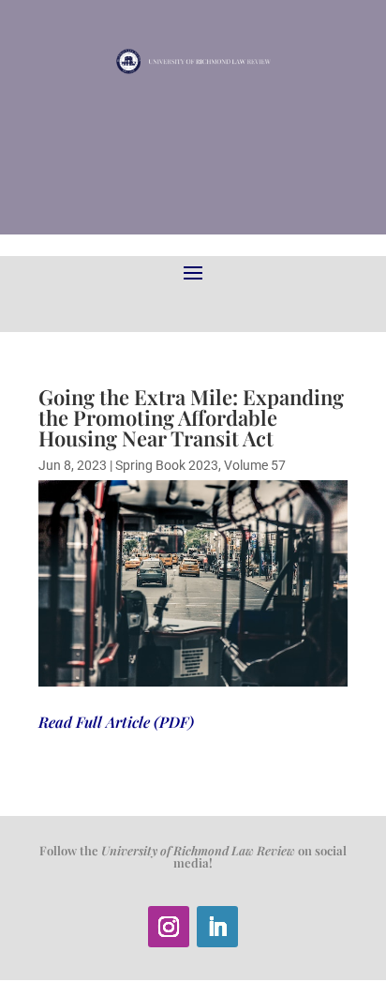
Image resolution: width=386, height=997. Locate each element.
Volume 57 (255, 465)
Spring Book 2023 (166, 465)
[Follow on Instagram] (168, 926)
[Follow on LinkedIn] (217, 926)
